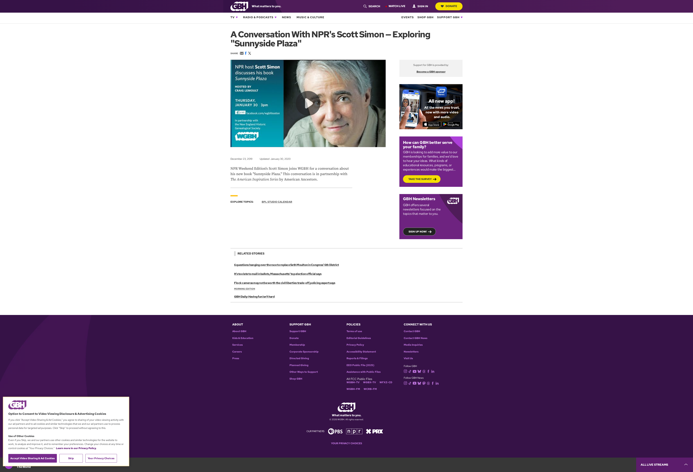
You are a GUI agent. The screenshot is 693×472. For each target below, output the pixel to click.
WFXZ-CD (386, 382)
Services (237, 344)
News (286, 17)
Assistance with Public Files (363, 371)
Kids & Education (242, 338)
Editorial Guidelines (358, 338)
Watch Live (397, 6)
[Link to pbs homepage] (335, 431)
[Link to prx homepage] (374, 431)
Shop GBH (425, 17)
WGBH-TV (352, 382)
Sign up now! (418, 231)
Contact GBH (412, 331)
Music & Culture (310, 17)
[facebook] (428, 371)
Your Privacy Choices (346, 443)
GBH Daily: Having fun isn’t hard (254, 297)
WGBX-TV (369, 382)
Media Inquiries (413, 344)
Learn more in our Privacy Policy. (76, 448)
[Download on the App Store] (431, 124)
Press (235, 358)
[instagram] (405, 371)
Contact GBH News (415, 338)
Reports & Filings (357, 358)
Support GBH (448, 17)
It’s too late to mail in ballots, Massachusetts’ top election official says (278, 274)
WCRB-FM (370, 389)
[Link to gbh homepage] (239, 6)
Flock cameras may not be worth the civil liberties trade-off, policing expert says (284, 283)
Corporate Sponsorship (304, 351)
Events (407, 17)
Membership (297, 344)
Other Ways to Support (303, 371)
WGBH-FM (353, 389)
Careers (237, 351)
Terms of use (354, 331)
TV (232, 17)
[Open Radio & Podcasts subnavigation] (275, 17)
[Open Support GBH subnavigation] (462, 17)
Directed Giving (299, 358)
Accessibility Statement (361, 351)
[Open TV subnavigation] (237, 17)
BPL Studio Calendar (277, 201)
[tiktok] (409, 371)
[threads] (424, 371)
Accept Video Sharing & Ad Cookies (32, 458)
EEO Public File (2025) (360, 365)
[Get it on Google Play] (451, 124)
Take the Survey (420, 179)
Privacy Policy (355, 344)
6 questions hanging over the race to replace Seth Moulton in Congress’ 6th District (286, 265)
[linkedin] (432, 371)
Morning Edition (244, 288)
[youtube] (414, 371)
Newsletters (411, 351)
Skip (71, 458)
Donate (451, 6)
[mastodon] (424, 383)
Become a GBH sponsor (431, 71)
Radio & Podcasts (258, 17)
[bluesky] (419, 371)
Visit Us (408, 358)
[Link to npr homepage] (354, 431)
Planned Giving (298, 365)
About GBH (239, 331)
